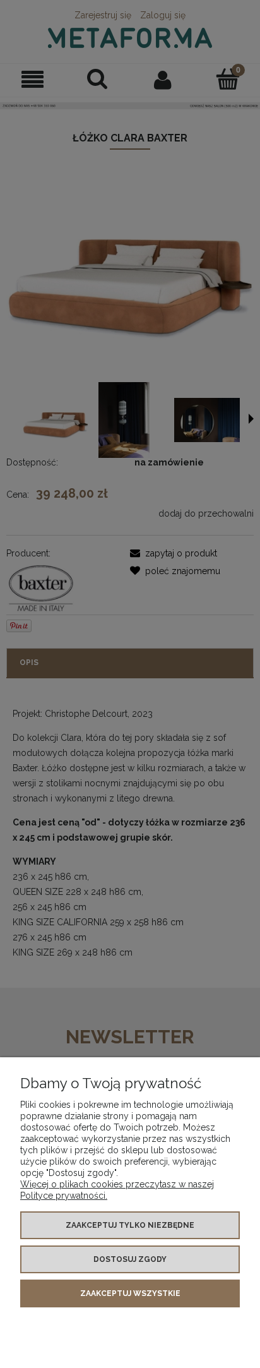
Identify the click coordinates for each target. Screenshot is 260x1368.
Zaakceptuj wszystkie (130, 1293)
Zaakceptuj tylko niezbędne (130, 1225)
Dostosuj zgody (130, 1259)
